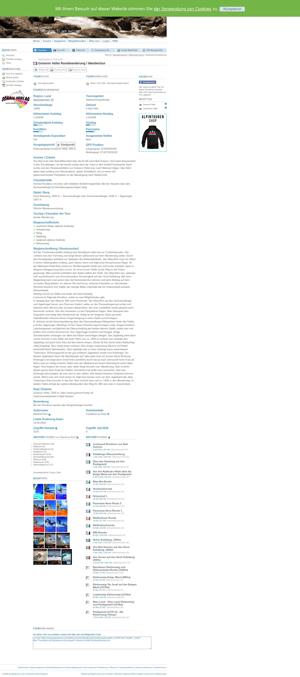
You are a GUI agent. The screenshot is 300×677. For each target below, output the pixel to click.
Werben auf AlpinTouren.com (93, 674)
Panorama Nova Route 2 (107, 503)
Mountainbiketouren (55, 667)
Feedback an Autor (96, 414)
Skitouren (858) (39, 459)
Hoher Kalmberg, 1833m (107, 539)
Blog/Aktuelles (77, 41)
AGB (133, 674)
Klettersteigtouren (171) (43, 465)
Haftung (126, 674)
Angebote (60, 41)
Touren (47, 41)
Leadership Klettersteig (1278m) (112, 594)
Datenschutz (161, 674)
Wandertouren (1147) (42, 454)
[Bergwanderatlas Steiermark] (38, 547)
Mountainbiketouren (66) (43, 457)
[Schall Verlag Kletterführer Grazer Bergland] (50, 547)
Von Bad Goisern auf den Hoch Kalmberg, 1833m (111, 548)
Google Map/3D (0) (128, 50)
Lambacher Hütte (150, 108)
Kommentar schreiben (14, 81)
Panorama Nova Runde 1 (107, 510)
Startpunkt (43, 69)
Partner (110, 674)
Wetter (8, 63)
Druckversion (59, 69)
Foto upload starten (45, 83)
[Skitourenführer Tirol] (61, 531)
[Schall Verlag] (16, 108)
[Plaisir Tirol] (38, 531)
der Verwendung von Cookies (182, 8)
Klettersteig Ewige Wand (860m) (111, 577)
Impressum (149, 674)
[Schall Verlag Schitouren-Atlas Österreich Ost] (54, 563)
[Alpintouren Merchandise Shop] (153, 150)
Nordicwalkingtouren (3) (43, 449)
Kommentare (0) (101, 50)
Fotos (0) (60, 50)
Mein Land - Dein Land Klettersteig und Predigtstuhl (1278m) (113, 603)
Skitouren (114, 667)
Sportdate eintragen (13, 85)
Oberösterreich (136, 55)
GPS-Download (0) (153, 50)
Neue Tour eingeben (13, 73)
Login (106, 41)
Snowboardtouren (126, 667)
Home (36, 41)
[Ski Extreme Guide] (50, 531)
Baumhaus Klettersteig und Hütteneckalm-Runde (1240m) (110, 568)
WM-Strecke (100, 532)
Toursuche (9, 55)
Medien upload (11, 77)
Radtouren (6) (39, 446)
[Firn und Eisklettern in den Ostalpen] (61, 498)
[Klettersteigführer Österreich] (62, 514)
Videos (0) (80, 50)
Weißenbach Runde (104, 518)
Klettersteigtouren (38, 667)
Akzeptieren (232, 9)
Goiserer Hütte (149, 104)
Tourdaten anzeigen (13, 59)
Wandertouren (120, 55)
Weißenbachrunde (104, 525)
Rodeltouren (103, 667)
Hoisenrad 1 (100, 496)
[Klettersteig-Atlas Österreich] (40, 563)
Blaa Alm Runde (102, 481)
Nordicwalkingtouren (73, 667)
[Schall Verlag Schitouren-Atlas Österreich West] (66, 563)
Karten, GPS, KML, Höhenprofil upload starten (109, 83)
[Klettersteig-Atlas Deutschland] (63, 547)
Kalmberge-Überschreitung (109, 454)
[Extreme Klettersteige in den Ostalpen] (49, 498)
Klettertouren (23, 667)
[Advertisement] (196, 59)
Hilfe (115, 41)
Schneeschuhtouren (144, 667)
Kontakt (139, 674)
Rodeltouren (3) (40, 452)
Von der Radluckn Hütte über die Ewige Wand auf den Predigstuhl (112, 473)
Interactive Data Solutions (37, 674)
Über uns (94, 41)
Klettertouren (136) (41, 462)
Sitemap (118, 674)
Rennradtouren (90, 667)
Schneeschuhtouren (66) (43, 444)
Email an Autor (79, 69)
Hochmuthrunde (102, 488)
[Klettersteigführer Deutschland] (50, 514)
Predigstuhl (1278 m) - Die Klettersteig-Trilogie (108, 613)
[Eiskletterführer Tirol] (38, 498)
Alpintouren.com (18, 674)
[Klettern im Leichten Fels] (38, 514)
